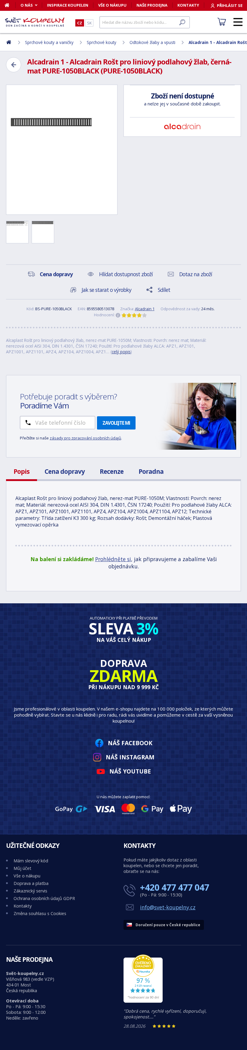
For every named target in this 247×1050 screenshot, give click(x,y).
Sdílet (164, 289)
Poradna (151, 471)
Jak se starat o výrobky (106, 289)
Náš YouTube (130, 771)
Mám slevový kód (31, 861)
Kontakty (188, 5)
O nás (26, 5)
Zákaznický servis (30, 891)
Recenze (112, 471)
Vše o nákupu (112, 5)
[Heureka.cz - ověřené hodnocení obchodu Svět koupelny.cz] (143, 1001)
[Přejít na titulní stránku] (35, 22)
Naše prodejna (151, 5)
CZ (79, 23)
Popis (22, 471)
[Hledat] (182, 22)
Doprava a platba (31, 883)
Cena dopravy (65, 471)
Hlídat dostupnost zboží (126, 274)
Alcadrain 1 (145, 308)
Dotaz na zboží (195, 274)
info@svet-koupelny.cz (167, 907)
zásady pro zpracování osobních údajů (85, 438)
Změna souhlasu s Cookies (40, 913)
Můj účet (22, 868)
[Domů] (10, 5)
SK (89, 23)
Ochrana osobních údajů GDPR (44, 898)
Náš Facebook (130, 743)
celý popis (121, 352)
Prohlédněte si (113, 559)
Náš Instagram (130, 757)
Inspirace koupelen (67, 5)
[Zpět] (13, 64)
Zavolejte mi (116, 423)
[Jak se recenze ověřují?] (118, 315)
